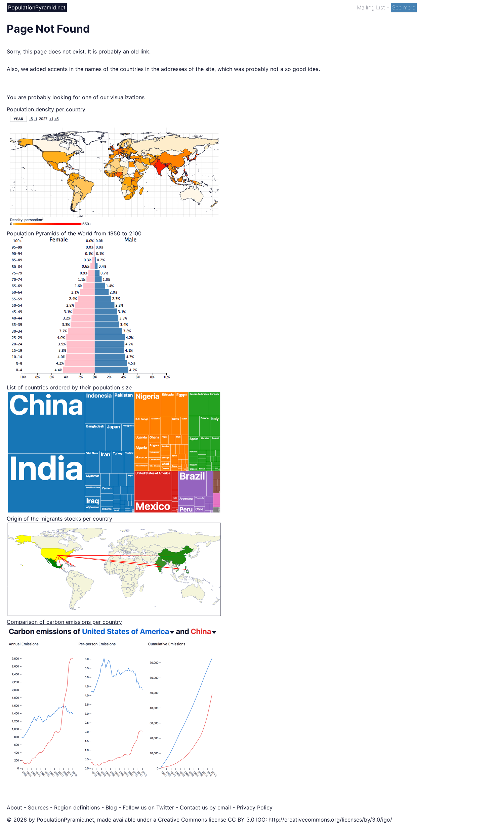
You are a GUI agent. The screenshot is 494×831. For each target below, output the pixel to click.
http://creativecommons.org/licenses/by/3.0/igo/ (330, 819)
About (14, 807)
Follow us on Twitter (148, 807)
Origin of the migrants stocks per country (59, 518)
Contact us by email (205, 807)
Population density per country (46, 109)
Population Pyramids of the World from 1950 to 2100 (74, 233)
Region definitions (77, 807)
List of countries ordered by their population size (69, 387)
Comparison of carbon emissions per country (64, 621)
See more (403, 7)
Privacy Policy (255, 807)
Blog (111, 807)
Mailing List (372, 7)
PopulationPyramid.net (37, 7)
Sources (38, 807)
